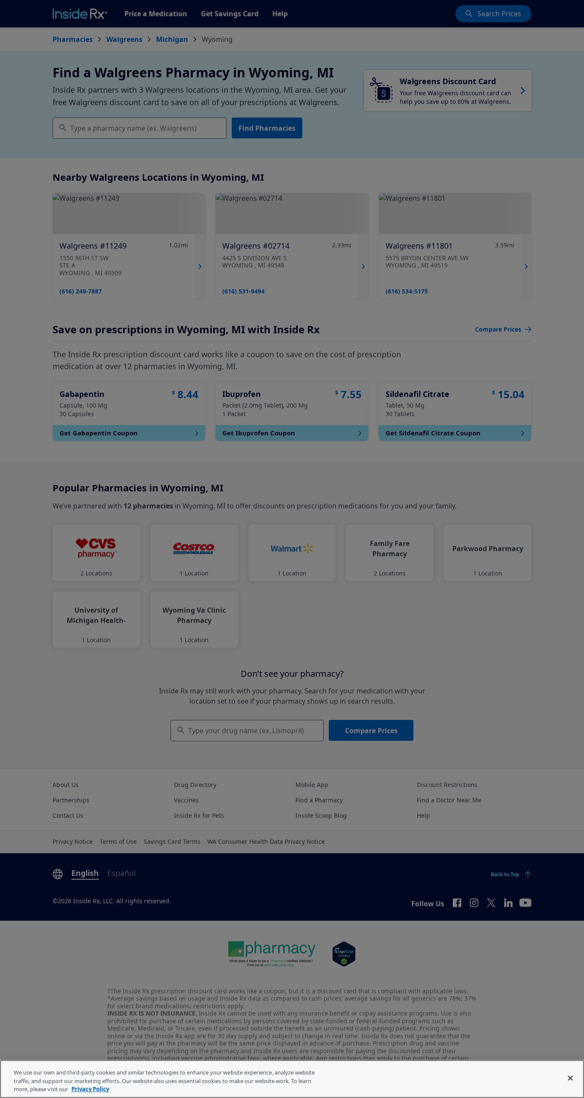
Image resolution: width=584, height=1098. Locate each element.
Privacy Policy (90, 1089)
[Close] (570, 1078)
